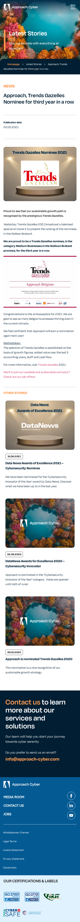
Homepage (13, 64)
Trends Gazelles (48, 365)
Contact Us (13, 805)
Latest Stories (34, 64)
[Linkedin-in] (71, 805)
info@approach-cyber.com (32, 759)
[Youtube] (71, 815)
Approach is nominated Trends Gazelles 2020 (38, 659)
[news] (40, 425)
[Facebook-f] (71, 796)
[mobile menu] (73, 7)
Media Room (13, 797)
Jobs (7, 814)
